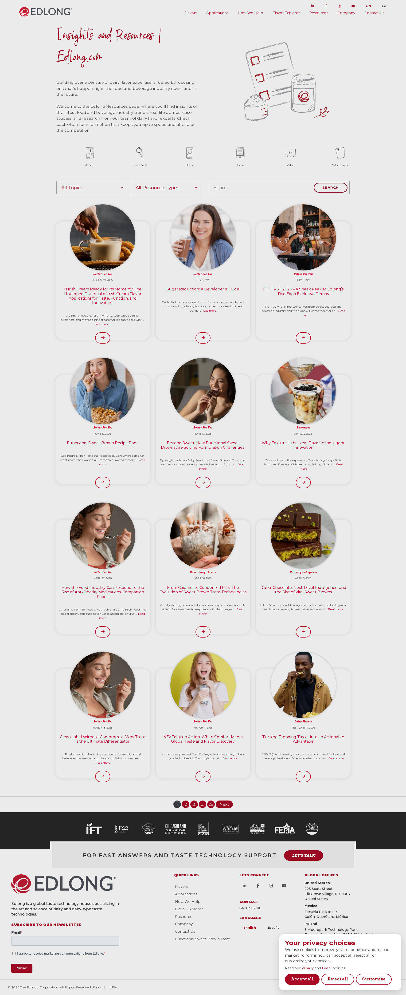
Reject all (338, 979)
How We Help (250, 13)
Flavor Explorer (286, 13)
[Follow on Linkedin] (312, 5)
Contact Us (374, 13)
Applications (217, 13)
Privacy (307, 968)
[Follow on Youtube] (353, 5)
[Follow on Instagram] (339, 5)
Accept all (302, 979)
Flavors (190, 13)
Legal (326, 968)
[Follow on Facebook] (326, 5)
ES (384, 6)
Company (346, 13)
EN (368, 6)
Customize (374, 979)
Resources (318, 13)
